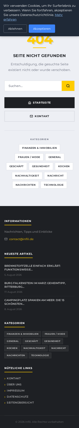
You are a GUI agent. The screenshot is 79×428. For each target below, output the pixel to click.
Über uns (14, 384)
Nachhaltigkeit (27, 175)
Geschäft (16, 166)
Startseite (42, 102)
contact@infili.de (21, 239)
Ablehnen (15, 28)
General (54, 157)
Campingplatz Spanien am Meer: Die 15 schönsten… (34, 301)
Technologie (54, 184)
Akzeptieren (42, 28)
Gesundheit (41, 166)
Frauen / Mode (29, 157)
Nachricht (55, 175)
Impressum (15, 390)
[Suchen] (68, 86)
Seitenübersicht (20, 402)
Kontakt (42, 116)
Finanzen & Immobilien (39, 147)
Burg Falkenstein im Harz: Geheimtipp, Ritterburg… (35, 284)
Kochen (64, 166)
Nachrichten (26, 184)
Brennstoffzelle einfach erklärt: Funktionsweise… (32, 267)
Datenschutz (17, 396)
